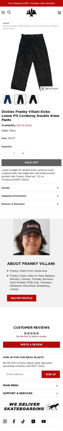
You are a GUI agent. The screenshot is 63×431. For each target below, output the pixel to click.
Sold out (31, 162)
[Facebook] (14, 421)
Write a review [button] (31, 344)
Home (6, 23)
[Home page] (31, 12)
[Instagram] (5, 421)
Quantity (7, 146)
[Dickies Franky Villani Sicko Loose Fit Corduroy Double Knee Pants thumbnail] (7, 99)
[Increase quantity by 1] (23, 153)
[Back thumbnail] (33, 99)
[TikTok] (23, 421)
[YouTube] (44, 421)
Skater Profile (21, 298)
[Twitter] (33, 421)
